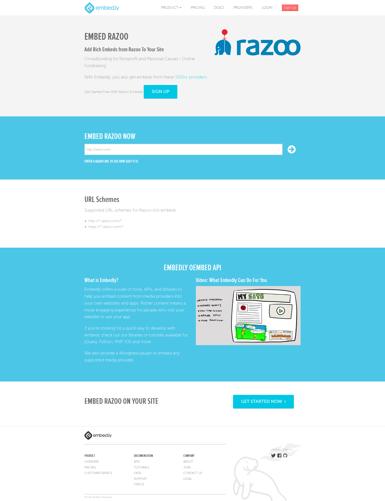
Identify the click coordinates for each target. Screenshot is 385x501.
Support (140, 478)
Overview (91, 461)
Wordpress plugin (135, 353)
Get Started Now (262, 401)
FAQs (137, 473)
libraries (136, 335)
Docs (219, 8)
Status (139, 484)
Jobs (187, 467)
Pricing (198, 8)
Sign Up (160, 91)
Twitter (273, 456)
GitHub (285, 456)
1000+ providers (190, 77)
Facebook (279, 456)
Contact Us (192, 473)
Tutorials (141, 467)
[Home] (101, 8)
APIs (137, 461)
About (188, 461)
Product (170, 8)
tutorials (156, 335)
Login (267, 8)
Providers (242, 8)
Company (188, 456)
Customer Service (98, 473)
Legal (187, 478)
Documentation (143, 456)
